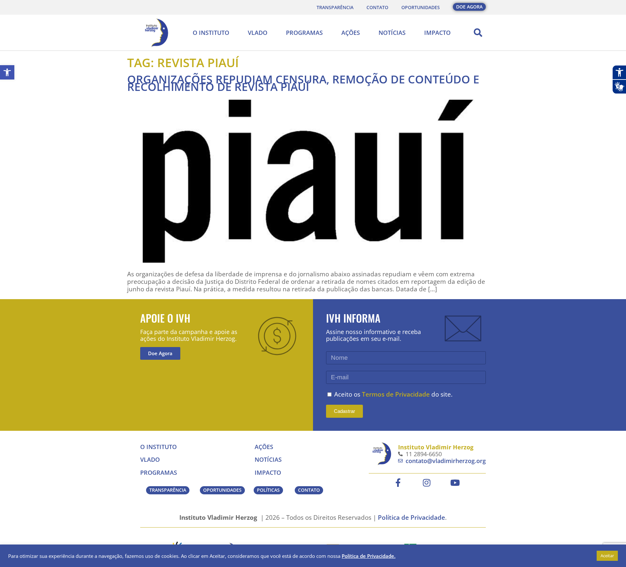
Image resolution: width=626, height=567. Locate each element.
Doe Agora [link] (160, 353)
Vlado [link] (257, 32)
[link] (7, 72)
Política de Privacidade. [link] (368, 556)
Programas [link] (304, 32)
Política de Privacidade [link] (411, 517)
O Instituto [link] (211, 32)
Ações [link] (350, 32)
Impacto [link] (437, 32)
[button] (478, 32)
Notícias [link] (392, 32)
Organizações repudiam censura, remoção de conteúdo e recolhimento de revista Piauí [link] (303, 83)
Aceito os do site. (393, 394)
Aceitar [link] (607, 556)
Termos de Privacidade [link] (396, 394)
